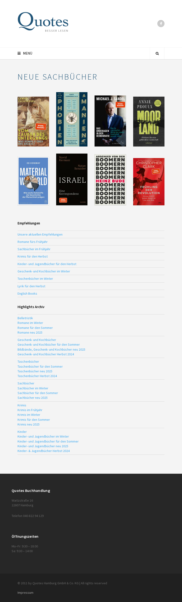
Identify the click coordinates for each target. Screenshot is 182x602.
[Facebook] (160, 23)
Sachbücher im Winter (33, 388)
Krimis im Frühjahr (30, 410)
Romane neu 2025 (30, 332)
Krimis (22, 405)
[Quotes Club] (43, 21)
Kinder (22, 432)
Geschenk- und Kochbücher (37, 340)
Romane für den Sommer (35, 328)
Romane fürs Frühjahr (33, 242)
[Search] (157, 53)
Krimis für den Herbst (33, 256)
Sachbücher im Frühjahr (34, 249)
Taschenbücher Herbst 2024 (37, 376)
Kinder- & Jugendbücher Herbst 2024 (44, 451)
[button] (33, 121)
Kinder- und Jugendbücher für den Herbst (47, 264)
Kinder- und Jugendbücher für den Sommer (48, 441)
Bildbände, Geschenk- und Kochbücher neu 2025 (51, 349)
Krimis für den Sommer (34, 419)
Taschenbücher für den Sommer (40, 366)
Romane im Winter (30, 323)
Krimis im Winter (29, 415)
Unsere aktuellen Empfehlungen (40, 234)
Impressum (25, 592)
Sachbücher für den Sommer (38, 393)
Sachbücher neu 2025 (33, 398)
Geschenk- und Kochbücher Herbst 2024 (46, 354)
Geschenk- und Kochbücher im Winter (44, 271)
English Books (27, 293)
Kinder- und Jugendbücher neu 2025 (43, 446)
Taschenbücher (28, 361)
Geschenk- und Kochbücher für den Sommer (49, 344)
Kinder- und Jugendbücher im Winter (43, 436)
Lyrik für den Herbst (31, 286)
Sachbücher (26, 383)
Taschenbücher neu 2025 (35, 371)
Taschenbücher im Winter (35, 278)
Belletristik (25, 318)
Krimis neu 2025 (29, 424)
